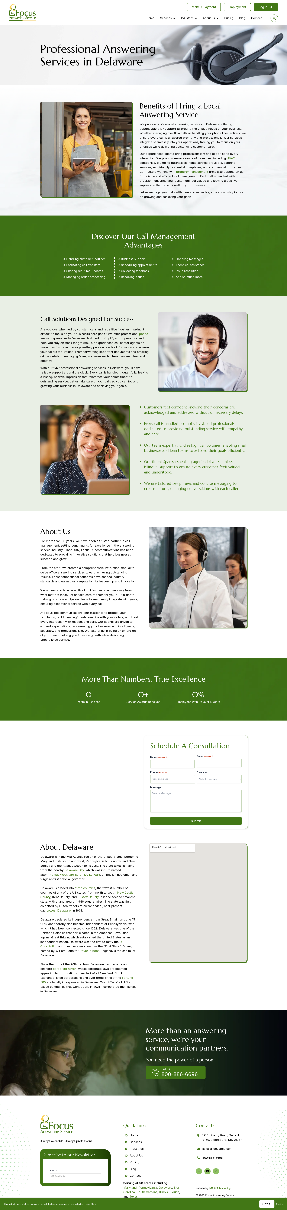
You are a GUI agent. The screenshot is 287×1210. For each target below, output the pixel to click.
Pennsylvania (147, 1187)
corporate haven (65, 969)
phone (143, 334)
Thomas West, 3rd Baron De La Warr (74, 874)
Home (150, 18)
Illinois (163, 1192)
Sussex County (88, 897)
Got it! (266, 1204)
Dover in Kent (89, 951)
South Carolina (147, 1192)
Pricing (228, 18)
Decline (279, 1204)
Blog (242, 18)
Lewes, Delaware (58, 910)
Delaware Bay (74, 870)
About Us (209, 18)
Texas (133, 1196)
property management (192, 172)
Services (166, 18)
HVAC (231, 158)
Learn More (90, 1204)
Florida (174, 1192)
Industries (187, 18)
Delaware (165, 1187)
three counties (85, 888)
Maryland (130, 1187)
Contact (256, 18)
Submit (196, 821)
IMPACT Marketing (219, 1188)
